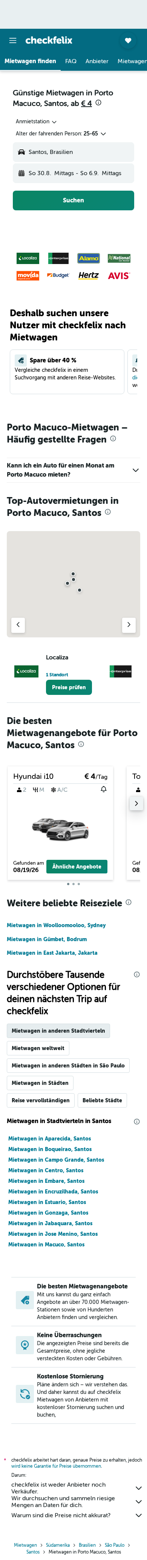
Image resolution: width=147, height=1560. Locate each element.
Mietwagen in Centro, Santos (45, 1170)
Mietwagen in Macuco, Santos (46, 1244)
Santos (33, 1552)
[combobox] (37, 122)
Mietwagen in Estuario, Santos (47, 1202)
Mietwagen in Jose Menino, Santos (53, 1234)
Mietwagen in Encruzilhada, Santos (53, 1192)
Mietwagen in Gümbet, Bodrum (47, 939)
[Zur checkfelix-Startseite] (49, 40)
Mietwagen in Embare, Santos (46, 1181)
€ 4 (86, 103)
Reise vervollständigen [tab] (41, 1100)
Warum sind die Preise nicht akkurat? (60, 1515)
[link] (69, 687)
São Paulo (114, 1545)
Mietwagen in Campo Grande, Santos (56, 1160)
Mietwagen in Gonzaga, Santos (48, 1213)
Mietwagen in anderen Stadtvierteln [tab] (58, 1031)
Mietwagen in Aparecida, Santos (49, 1139)
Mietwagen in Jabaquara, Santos (50, 1223)
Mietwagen (25, 1545)
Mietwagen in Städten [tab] (40, 1083)
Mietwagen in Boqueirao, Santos (50, 1149)
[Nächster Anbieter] (129, 625)
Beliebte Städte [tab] (102, 1100)
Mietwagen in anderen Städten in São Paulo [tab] (68, 1066)
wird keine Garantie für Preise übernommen (56, 1466)
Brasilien (87, 1545)
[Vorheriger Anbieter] (18, 625)
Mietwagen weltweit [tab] (38, 1048)
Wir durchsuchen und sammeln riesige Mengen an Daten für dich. (63, 1502)
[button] (13, 40)
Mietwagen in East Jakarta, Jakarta (52, 953)
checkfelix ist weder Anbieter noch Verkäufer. (58, 1488)
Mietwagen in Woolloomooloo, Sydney (56, 925)
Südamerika (58, 1545)
